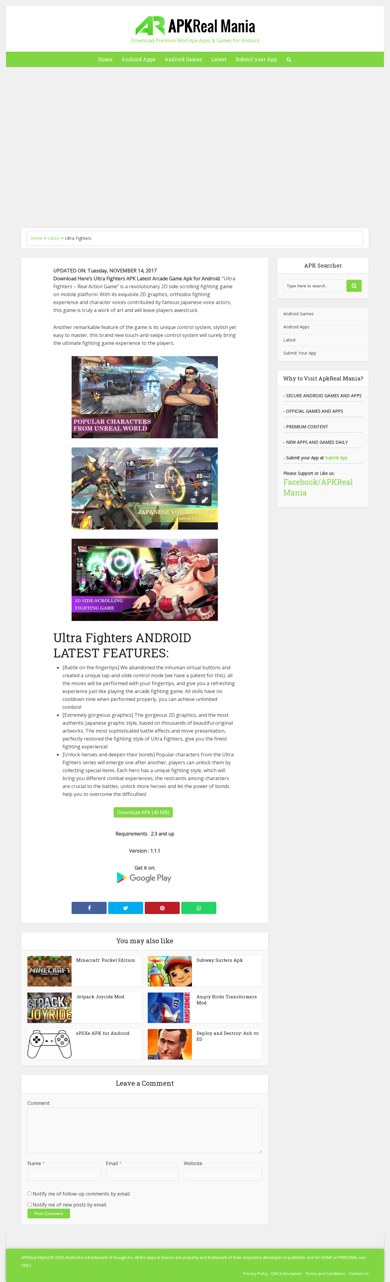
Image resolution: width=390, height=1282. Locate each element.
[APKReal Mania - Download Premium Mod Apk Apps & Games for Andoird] (195, 23)
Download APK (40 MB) (143, 812)
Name (36, 1163)
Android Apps (138, 59)
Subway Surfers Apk (220, 960)
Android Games (183, 59)
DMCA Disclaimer (286, 1273)
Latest (218, 59)
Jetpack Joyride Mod (100, 996)
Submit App (336, 458)
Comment (38, 1103)
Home (105, 59)
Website (193, 1163)
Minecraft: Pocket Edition (105, 960)
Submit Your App (299, 353)
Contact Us (359, 1273)
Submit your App (256, 59)
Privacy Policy (255, 1273)
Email (114, 1163)
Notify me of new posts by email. (70, 1204)
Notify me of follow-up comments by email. (81, 1193)
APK (203, 121)
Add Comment (181, 151)
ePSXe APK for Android (102, 1033)
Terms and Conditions (325, 1273)
